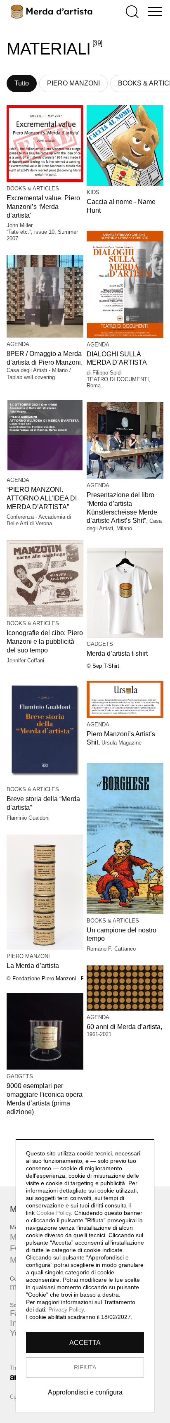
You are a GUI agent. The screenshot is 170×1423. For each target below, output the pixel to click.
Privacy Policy (66, 1309)
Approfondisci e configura (85, 1392)
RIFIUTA (85, 1367)
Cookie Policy (53, 1213)
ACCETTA (85, 1342)
